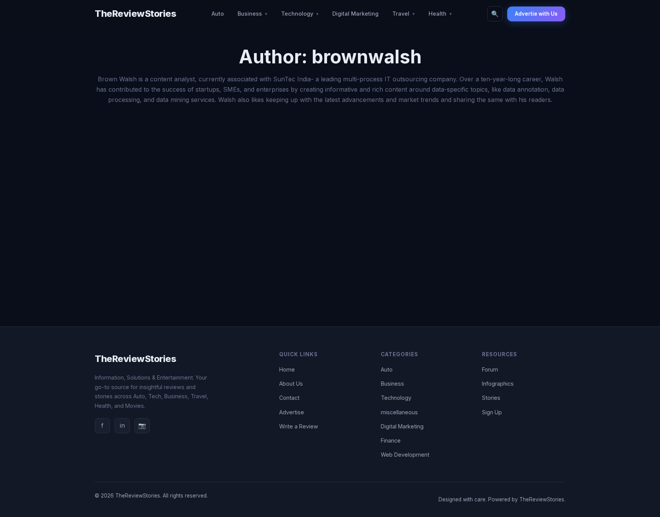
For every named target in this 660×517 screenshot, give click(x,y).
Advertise (291, 412)
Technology (297, 13)
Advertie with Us (536, 14)
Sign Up (492, 412)
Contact (289, 397)
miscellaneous (399, 412)
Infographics (498, 383)
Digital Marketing (355, 13)
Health (437, 13)
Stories (491, 397)
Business (250, 13)
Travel (400, 13)
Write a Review (298, 426)
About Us (291, 383)
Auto (218, 13)
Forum (490, 369)
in (122, 425)
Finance (391, 440)
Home (287, 369)
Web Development (405, 454)
